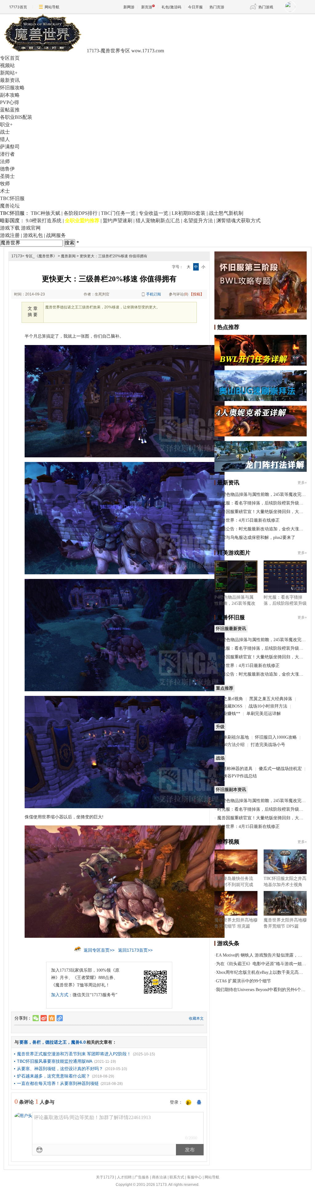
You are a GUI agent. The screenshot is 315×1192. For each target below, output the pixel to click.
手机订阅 (153, 294)
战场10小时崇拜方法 (268, 706)
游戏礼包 (33, 235)
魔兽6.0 (78, 1042)
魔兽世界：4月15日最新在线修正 (248, 520)
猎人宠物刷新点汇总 (158, 220)
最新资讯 (10, 80)
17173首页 (18, 7)
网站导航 (52, 7)
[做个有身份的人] (188, 1103)
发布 (190, 1149)
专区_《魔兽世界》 (41, 256)
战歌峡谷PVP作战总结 (235, 776)
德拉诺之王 (56, 1042)
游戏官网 (31, 228)
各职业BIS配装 (16, 117)
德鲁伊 (7, 168)
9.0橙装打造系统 (44, 220)
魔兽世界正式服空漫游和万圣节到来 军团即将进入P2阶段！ (74, 1053)
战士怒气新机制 (226, 213)
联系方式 (176, 1177)
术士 (5, 191)
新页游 (146, 7)
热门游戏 (265, 7)
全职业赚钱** (227, 713)
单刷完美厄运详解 (263, 713)
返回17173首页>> (135, 950)
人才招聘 (124, 1177)
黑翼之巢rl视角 (228, 698)
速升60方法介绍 (230, 744)
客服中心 (194, 1177)
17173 (16, 256)
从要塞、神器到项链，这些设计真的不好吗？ (60, 1068)
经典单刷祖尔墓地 (231, 737)
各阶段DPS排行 (81, 213)
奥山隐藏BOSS (228, 706)
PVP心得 (9, 102)
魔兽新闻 (68, 256)
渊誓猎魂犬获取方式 (238, 220)
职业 (6, 124)
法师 (5, 161)
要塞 (23, 1042)
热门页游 (216, 7)
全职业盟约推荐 (82, 220)
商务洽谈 (159, 1177)
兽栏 (36, 1042)
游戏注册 (10, 235)
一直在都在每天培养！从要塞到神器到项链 (58, 1083)
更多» (302, 482)
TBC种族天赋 (45, 213)
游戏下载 (10, 228)
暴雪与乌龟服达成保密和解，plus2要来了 (256, 537)
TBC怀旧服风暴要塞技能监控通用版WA (54, 1061)
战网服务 (56, 235)
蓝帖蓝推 (10, 109)
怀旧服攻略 (12, 87)
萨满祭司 (10, 146)
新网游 (128, 7)
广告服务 (141, 1177)
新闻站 (9, 72)
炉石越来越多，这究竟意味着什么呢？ (53, 1076)
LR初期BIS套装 (188, 213)
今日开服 (195, 7)
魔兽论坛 (10, 205)
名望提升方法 (198, 220)
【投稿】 (196, 294)
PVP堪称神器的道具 (233, 768)
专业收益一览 (153, 213)
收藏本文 (196, 1018)
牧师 (5, 183)
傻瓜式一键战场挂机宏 (280, 768)
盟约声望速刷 (117, 220)
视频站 (7, 65)
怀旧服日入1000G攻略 (276, 737)
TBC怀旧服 (12, 198)
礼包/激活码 (171, 7)
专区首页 (10, 58)
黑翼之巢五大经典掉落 (270, 698)
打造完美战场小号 (268, 744)
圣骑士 (7, 176)
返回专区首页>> (99, 950)
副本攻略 (10, 95)
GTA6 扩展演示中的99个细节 (243, 981)
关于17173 (105, 1177)
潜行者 (7, 154)
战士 (5, 131)
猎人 (5, 139)
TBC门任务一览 (118, 213)
